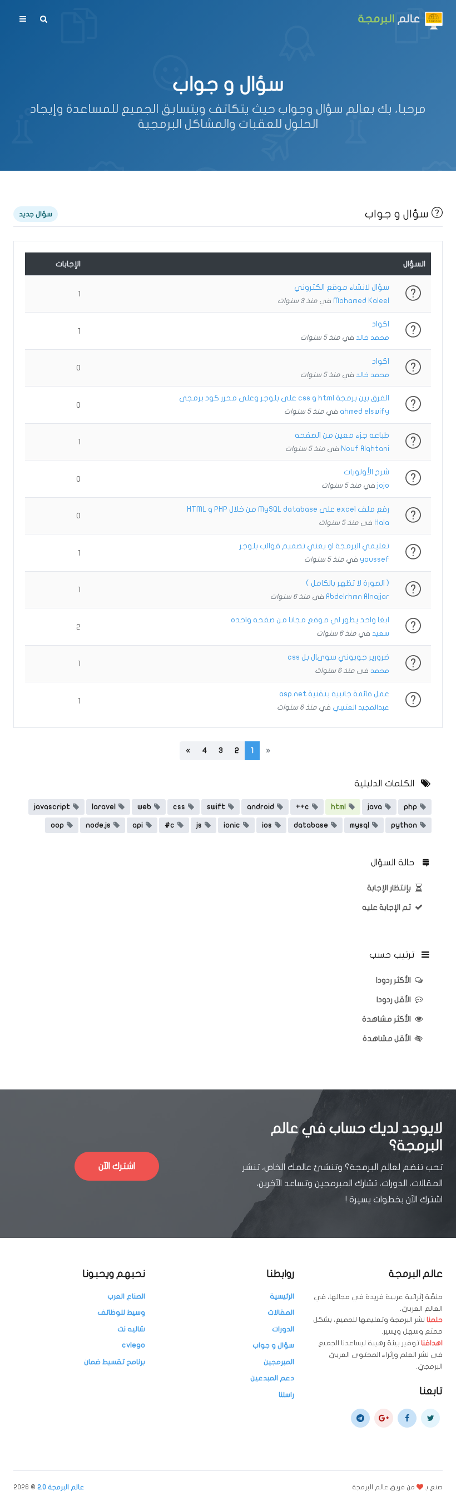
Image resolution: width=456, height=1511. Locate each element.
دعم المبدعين (272, 1378)
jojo (383, 485)
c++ (302, 807)
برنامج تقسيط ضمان (114, 1362)
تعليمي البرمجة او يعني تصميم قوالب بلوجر (314, 546)
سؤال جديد (35, 214)
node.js (98, 825)
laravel (104, 807)
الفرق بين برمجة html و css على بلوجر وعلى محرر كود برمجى (284, 398)
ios (267, 825)
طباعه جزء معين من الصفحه (342, 435)
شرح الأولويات (366, 472)
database (311, 825)
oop (57, 825)
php (410, 807)
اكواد (380, 324)
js (199, 825)
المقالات (280, 1312)
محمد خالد (372, 337)
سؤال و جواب (273, 1345)
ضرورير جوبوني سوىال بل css (338, 657)
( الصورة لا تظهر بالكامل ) (347, 583)
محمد (379, 671)
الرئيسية (282, 1296)
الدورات (283, 1329)
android (260, 807)
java (375, 807)
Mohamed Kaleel (361, 301)
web (144, 807)
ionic (232, 825)
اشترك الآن (116, 1166)
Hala (381, 523)
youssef (374, 559)
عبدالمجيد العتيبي (361, 707)
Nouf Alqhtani (365, 449)
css (179, 807)
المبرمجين (279, 1362)
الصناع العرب (126, 1296)
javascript (52, 807)
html (338, 807)
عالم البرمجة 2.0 (60, 1487)
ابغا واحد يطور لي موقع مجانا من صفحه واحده (310, 620)
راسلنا (286, 1395)
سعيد (380, 633)
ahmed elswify (364, 411)
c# (170, 825)
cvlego (133, 1345)
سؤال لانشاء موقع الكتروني (341, 287)
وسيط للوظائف (121, 1312)
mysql (359, 825)
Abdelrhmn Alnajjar (357, 597)
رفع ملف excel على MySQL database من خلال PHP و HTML (288, 509)
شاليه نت (131, 1329)
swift (216, 807)
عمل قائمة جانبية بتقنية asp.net (334, 694)
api (137, 825)
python (404, 825)
